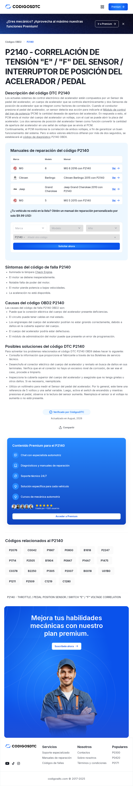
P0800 (69, 550)
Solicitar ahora (66, 246)
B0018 (88, 571)
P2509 (30, 581)
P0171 (115, 763)
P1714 (12, 560)
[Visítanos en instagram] (18, 763)
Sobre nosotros (86, 757)
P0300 (116, 752)
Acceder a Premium (67, 516)
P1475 (104, 560)
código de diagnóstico (37, 137)
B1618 (87, 550)
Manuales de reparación (57, 757)
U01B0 (106, 571)
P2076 (13, 550)
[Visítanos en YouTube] (7, 763)
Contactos (83, 752)
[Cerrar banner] (123, 23)
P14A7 (86, 560)
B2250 (32, 571)
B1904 (49, 560)
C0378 (13, 571)
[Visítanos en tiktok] (13, 763)
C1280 (67, 581)
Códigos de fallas (53, 763)
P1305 (50, 571)
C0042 (32, 550)
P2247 (105, 550)
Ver (114, 168)
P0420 (116, 757)
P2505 (31, 560)
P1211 (12, 581)
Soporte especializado (56, 752)
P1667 (50, 550)
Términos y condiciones (91, 763)
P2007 (69, 571)
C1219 (48, 581)
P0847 (68, 560)
